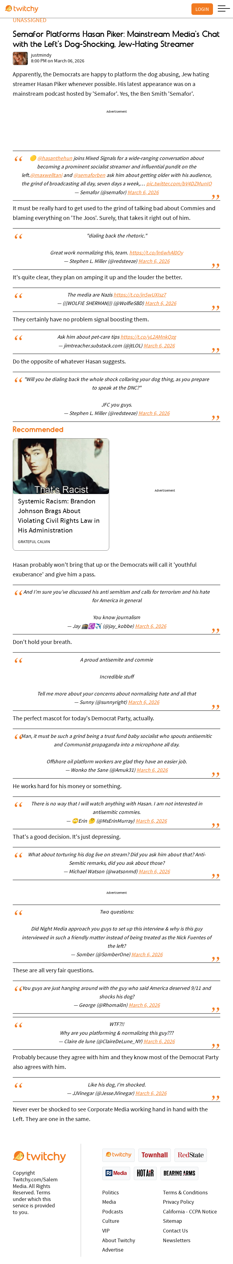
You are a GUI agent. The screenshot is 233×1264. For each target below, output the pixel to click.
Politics (110, 1193)
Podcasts (112, 1212)
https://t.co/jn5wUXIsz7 (139, 295)
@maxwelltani (46, 175)
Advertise (112, 1250)
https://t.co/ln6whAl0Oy (156, 253)
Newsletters (177, 1241)
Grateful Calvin (34, 542)
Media (109, 1202)
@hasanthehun (54, 158)
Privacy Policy (178, 1202)
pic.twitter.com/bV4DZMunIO (179, 184)
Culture (110, 1221)
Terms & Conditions (185, 1193)
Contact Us (175, 1231)
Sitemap (172, 1221)
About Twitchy (118, 1241)
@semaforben (89, 175)
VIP (106, 1231)
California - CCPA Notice (190, 1212)
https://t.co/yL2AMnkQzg (148, 337)
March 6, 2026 (143, 193)
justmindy (41, 55)
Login (202, 9)
